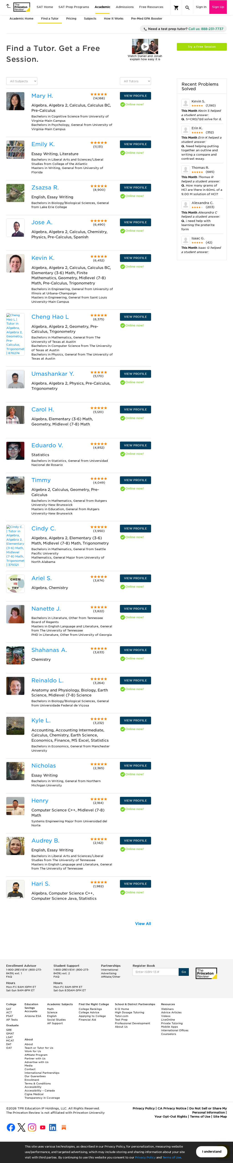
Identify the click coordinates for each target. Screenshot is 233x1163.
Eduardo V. (47, 445)
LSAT (9, 1037)
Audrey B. (45, 840)
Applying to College (92, 1016)
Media (29, 1065)
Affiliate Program (36, 1054)
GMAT (10, 1033)
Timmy (41, 480)
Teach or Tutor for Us (39, 1047)
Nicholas (43, 765)
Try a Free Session (202, 46)
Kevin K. (42, 258)
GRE (9, 1029)
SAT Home (45, 7)
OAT (9, 1047)
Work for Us (33, 1051)
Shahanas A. (49, 650)
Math (50, 1009)
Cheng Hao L (50, 316)
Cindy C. (43, 528)
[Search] (187, 7)
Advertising (108, 973)
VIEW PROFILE (135, 95)
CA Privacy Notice (172, 1108)
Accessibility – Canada (40, 1090)
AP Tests (12, 1019)
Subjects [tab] (90, 18)
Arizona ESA (33, 1016)
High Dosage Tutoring (129, 1012)
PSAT (9, 1016)
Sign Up (218, 7)
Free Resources (151, 7)
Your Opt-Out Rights (170, 1116)
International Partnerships (42, 1072)
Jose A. (41, 222)
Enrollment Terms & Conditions (38, 1081)
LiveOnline (168, 1019)
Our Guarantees (35, 1076)
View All (143, 924)
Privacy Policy (145, 1157)
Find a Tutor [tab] (49, 18)
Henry (39, 800)
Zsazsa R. (45, 187)
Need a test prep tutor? (185, 29)
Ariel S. (41, 578)
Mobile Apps (169, 1026)
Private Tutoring (172, 1023)
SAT (8, 1009)
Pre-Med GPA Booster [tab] (146, 18)
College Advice (89, 1012)
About (29, 1044)
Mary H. (42, 95)
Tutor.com (121, 1016)
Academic (102, 7)
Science (52, 1012)
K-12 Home (122, 1009)
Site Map (220, 1116)
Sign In (201, 7)
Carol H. (42, 409)
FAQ (9, 976)
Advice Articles (171, 1012)
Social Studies (56, 1019)
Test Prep (121, 1019)
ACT (9, 1012)
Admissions (125, 7)
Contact (30, 1069)
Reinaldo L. (47, 680)
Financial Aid (87, 1019)
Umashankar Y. (52, 373)
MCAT (10, 1040)
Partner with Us (35, 1058)
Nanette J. (46, 608)
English (52, 1016)
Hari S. (40, 883)
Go (184, 972)
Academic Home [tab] (21, 18)
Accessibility (33, 1086)
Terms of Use (171, 1157)
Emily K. (43, 144)
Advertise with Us (36, 1062)
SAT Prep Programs (73, 7)
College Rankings (90, 1009)
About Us (121, 1026)
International (109, 969)
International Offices (174, 1030)
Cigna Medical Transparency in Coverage (42, 1096)
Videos (165, 1016)
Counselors (168, 1034)
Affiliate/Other (110, 976)
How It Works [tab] (113, 18)
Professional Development (132, 1023)
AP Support (55, 1023)
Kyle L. (41, 720)
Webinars (167, 1009)
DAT (8, 1044)
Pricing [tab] (71, 18)
